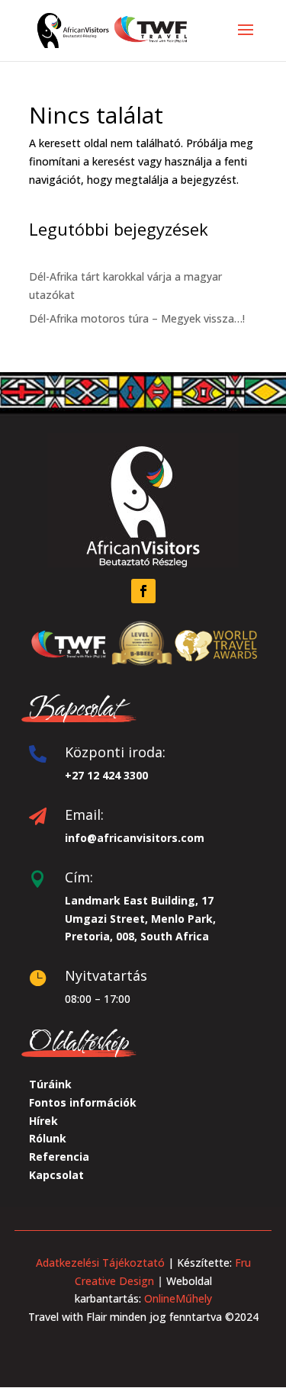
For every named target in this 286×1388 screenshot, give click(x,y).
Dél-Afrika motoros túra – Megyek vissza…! (137, 318)
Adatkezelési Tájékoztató (100, 1262)
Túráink (50, 1084)
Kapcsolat (56, 1175)
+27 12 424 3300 (106, 775)
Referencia (59, 1156)
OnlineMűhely (176, 1298)
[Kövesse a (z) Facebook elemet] (143, 591)
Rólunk (47, 1138)
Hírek (43, 1120)
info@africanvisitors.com (134, 838)
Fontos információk (83, 1102)
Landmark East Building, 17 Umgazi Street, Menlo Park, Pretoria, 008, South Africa (140, 918)
